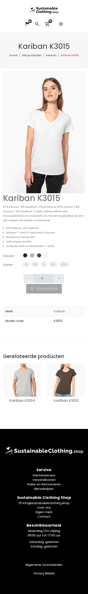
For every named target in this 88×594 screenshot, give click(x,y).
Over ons (44, 507)
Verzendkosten (44, 480)
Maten (8, 264)
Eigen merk (44, 512)
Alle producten (32, 55)
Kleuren (9, 256)
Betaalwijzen (44, 489)
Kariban (51, 55)
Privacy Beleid (44, 573)
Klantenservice (44, 475)
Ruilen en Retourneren (44, 484)
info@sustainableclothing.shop (46, 503)
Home (13, 55)
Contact (44, 516)
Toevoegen (46, 288)
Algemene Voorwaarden (44, 565)
